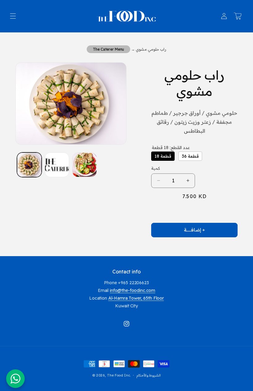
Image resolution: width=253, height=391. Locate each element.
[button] (13, 16)
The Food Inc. (119, 375)
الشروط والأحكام (148, 375)
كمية (155, 168)
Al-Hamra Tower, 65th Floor (136, 298)
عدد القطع (171, 147)
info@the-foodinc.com (132, 290)
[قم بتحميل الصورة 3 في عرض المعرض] (84, 164)
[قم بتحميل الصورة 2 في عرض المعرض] (57, 164)
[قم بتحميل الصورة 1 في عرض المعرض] (29, 164)
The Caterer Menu (108, 49)
